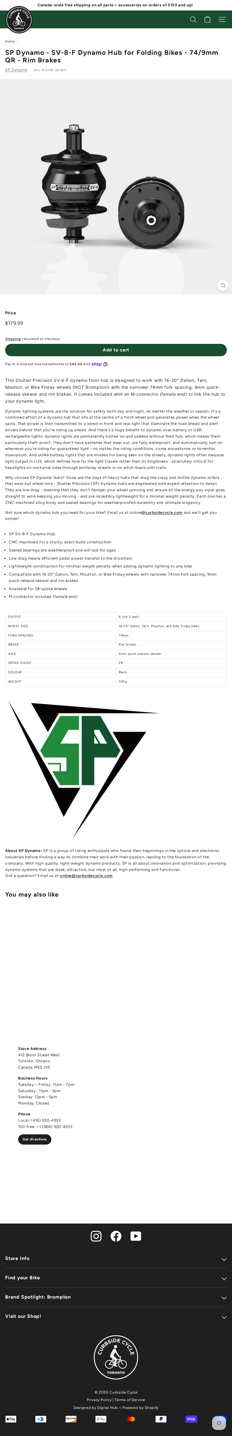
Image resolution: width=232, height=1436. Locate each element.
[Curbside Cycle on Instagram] (96, 1235)
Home (10, 41)
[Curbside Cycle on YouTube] (135, 1235)
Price (10, 313)
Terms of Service (130, 1400)
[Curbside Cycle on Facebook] (116, 1235)
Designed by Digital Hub (95, 1408)
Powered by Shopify (140, 1408)
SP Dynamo (16, 70)
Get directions (35, 1139)
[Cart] (207, 19)
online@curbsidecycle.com (86, 875)
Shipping (13, 339)
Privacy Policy (99, 1400)
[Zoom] (223, 285)
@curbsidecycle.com (161, 512)
